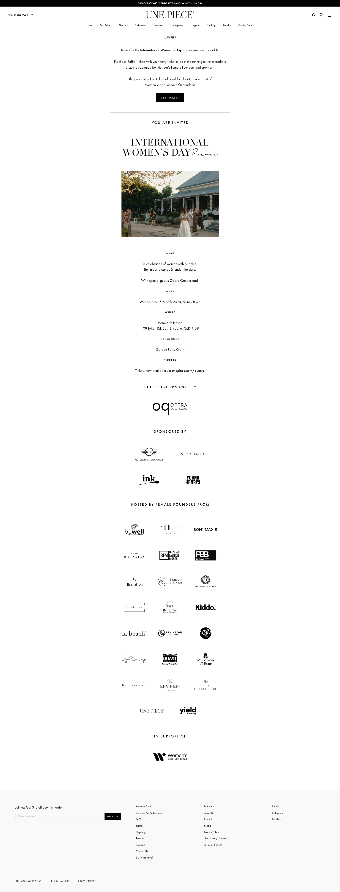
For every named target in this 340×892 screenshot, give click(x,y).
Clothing (211, 25)
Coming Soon (245, 25)
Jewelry (227, 25)
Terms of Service (213, 845)
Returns (140, 838)
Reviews (140, 845)
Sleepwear (158, 25)
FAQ (138, 819)
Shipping (141, 832)
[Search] (321, 14)
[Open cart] (329, 15)
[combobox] (20, 14)
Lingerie (195, 25)
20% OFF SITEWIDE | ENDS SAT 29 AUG (159, 3)
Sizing (139, 826)
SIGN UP (112, 816)
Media (207, 826)
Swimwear (140, 25)
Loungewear (178, 25)
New (89, 25)
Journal (208, 819)
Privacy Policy (211, 832)
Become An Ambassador (149, 813)
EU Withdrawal (144, 857)
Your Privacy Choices (215, 838)
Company (209, 806)
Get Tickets (170, 97)
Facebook (277, 819)
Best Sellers (105, 25)
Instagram (277, 813)
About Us (209, 813)
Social (275, 806)
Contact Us (142, 851)
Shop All (123, 25)
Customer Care (143, 806)
